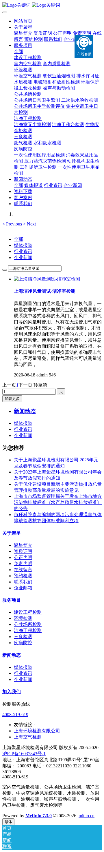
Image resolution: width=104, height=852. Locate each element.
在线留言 (23, 569)
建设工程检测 (28, 612)
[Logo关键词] (52, 5)
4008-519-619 (15, 714)
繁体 (8, 822)
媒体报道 (23, 245)
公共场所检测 (28, 624)
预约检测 (23, 575)
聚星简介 (23, 545)
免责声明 (23, 563)
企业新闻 (23, 257)
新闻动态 (11, 655)
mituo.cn (86, 815)
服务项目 (11, 600)
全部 (18, 51)
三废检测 (23, 636)
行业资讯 (23, 251)
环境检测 (23, 618)
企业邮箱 (23, 587)
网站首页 (23, 21)
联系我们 (23, 581)
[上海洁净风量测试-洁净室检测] (47, 278)
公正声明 (23, 557)
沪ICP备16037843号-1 (24, 753)
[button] (12, 223)
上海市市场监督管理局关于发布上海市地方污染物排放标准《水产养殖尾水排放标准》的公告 (58, 502)
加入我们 (11, 691)
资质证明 (23, 551)
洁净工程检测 (28, 630)
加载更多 (12, 398)
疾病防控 (23, 642)
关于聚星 (11, 533)
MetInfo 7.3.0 (38, 815)
